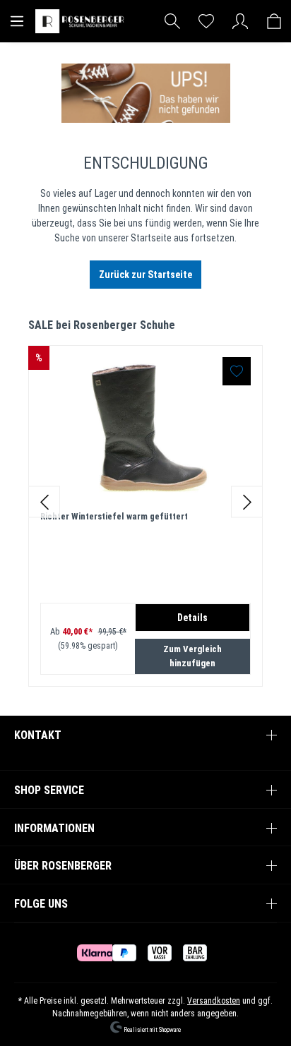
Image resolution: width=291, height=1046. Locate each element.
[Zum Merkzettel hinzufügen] (236, 371)
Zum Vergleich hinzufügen (192, 656)
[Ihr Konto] (240, 21)
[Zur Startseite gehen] (81, 21)
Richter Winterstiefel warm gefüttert (114, 516)
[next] (247, 502)
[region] (145, 502)
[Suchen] (172, 21)
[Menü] (17, 21)
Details (192, 617)
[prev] (44, 502)
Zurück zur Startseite (145, 274)
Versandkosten (213, 1001)
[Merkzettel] (206, 21)
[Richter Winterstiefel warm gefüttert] (145, 427)
